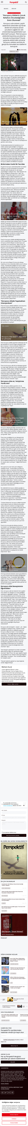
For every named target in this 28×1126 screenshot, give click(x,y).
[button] (2, 2)
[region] (14, 1113)
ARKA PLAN (14, 8)
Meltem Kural (23, 49)
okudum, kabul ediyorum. (12, 1041)
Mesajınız (4, 820)
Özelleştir (14, 1118)
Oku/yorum (5, 915)
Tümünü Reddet (14, 1122)
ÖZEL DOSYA (5, 326)
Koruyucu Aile (14, 51)
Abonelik (12, 1062)
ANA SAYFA (6, 8)
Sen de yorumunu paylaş (12, 835)
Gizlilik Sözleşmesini (9, 1039)
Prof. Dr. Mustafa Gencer (8, 934)
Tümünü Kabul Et (14, 1114)
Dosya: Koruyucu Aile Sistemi (14, 13)
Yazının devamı (5, 1083)
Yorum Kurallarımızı (8, 805)
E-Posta (3, 815)
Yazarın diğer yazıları (13, 684)
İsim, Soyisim (4, 810)
